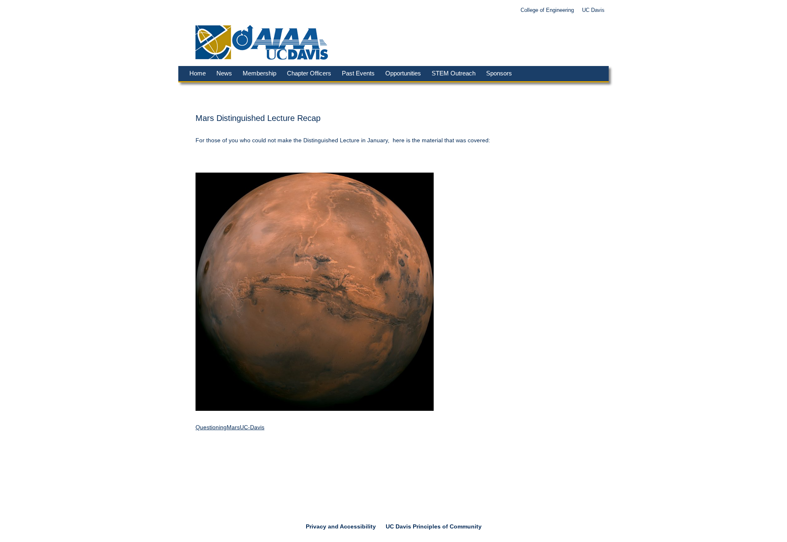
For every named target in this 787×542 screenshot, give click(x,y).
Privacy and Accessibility (341, 526)
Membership (259, 73)
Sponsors (499, 73)
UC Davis (593, 10)
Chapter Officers (309, 73)
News (224, 73)
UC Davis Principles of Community (434, 526)
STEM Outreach (453, 73)
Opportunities (403, 73)
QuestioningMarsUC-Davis (230, 427)
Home (197, 73)
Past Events (358, 73)
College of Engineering (547, 10)
